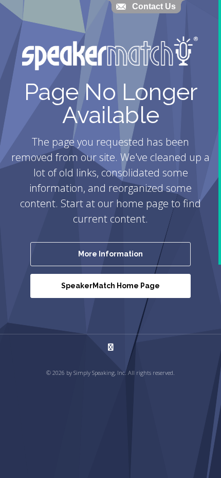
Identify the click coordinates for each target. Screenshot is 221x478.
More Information (110, 254)
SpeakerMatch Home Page (110, 286)
